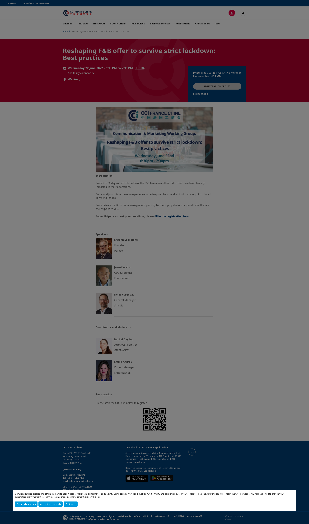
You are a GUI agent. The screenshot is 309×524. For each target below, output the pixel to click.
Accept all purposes (26, 504)
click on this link (92, 496)
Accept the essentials (50, 504)
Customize (71, 504)
